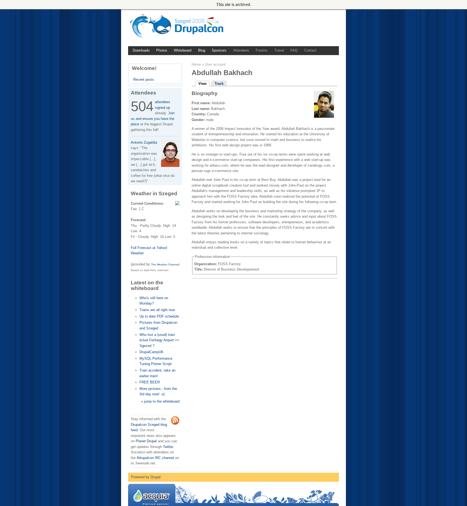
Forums (262, 50)
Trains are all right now (157, 310)
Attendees (241, 50)
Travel (279, 50)
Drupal (156, 477)
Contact (310, 50)
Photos (161, 50)
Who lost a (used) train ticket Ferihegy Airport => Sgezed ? (159, 340)
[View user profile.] (324, 116)
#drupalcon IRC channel (155, 458)
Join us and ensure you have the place (153, 118)
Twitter (168, 447)
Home (196, 64)
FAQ (294, 50)
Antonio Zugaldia (144, 142)
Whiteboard (182, 50)
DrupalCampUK (151, 352)
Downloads (141, 50)
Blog (201, 50)
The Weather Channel (165, 264)
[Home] (178, 38)
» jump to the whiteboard (160, 401)
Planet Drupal (146, 441)
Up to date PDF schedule (159, 316)
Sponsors (219, 50)
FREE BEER (149, 382)
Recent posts (143, 79)
